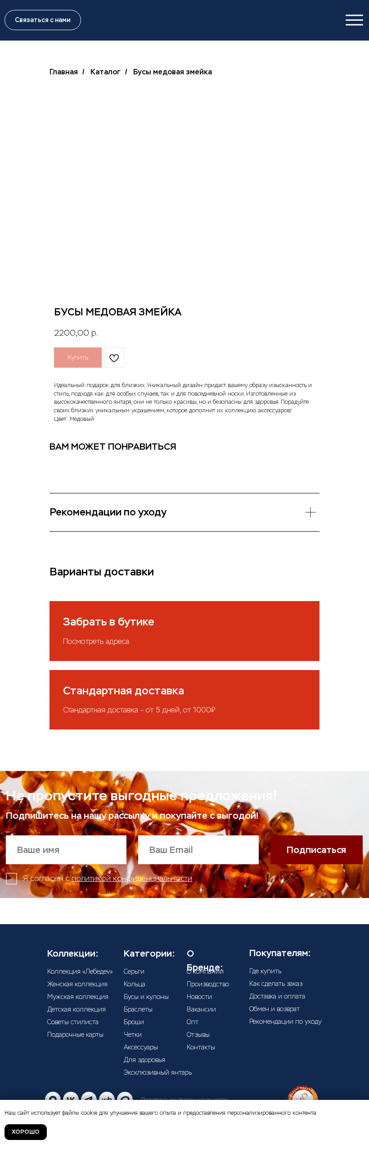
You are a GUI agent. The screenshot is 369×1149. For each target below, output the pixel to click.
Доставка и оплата (277, 996)
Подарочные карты (75, 1034)
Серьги (134, 971)
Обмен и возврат (274, 1008)
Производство (208, 984)
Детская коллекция (76, 1009)
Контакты (201, 1047)
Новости (199, 996)
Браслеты (138, 1009)
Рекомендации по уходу (285, 1021)
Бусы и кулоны (146, 996)
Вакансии (201, 1009)
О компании (205, 971)
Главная (64, 72)
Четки (133, 1034)
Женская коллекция (77, 984)
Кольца (134, 984)
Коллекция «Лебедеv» (80, 971)
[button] (42, 20)
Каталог (105, 72)
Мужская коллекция (77, 996)
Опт (192, 1022)
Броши (134, 1022)
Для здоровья (144, 1059)
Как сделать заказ (275, 983)
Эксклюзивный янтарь (158, 1072)
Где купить (265, 971)
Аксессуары (141, 1047)
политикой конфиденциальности (132, 878)
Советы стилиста (73, 1022)
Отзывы (198, 1034)
